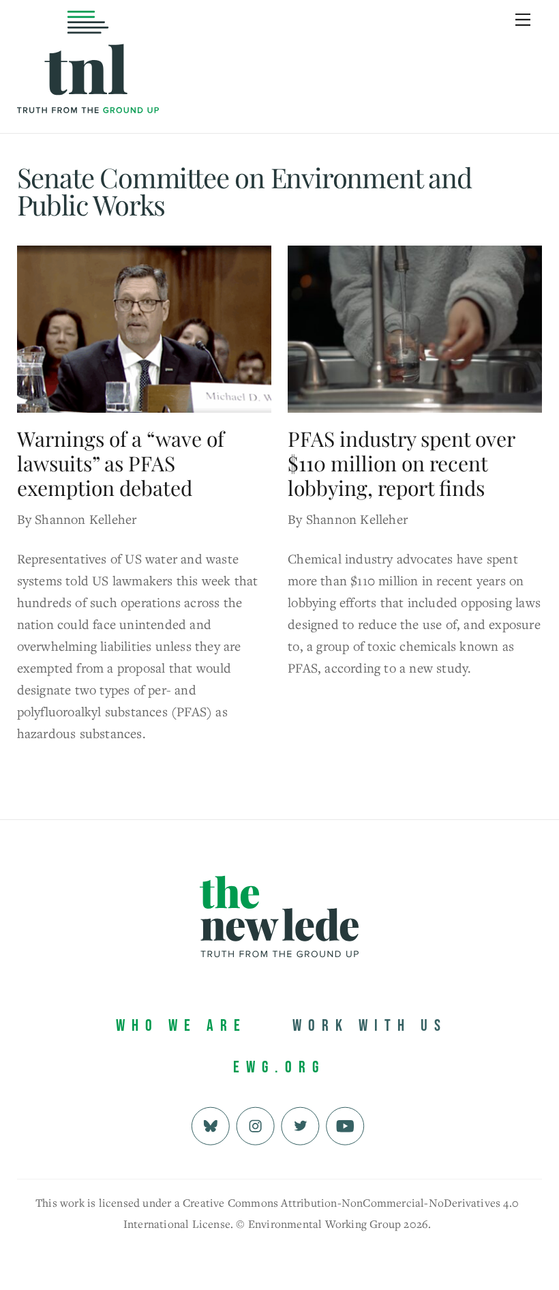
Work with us (369, 1026)
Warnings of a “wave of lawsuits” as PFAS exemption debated (120, 463)
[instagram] (255, 1124)
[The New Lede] (88, 85)
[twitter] (300, 1124)
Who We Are (181, 1026)
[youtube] (345, 1124)
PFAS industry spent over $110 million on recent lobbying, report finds (401, 463)
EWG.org (279, 1067)
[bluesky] (210, 1124)
